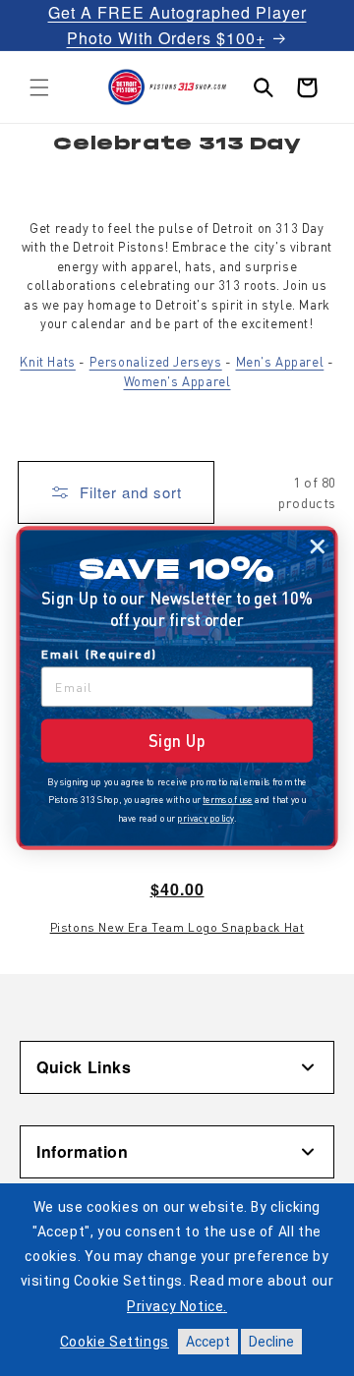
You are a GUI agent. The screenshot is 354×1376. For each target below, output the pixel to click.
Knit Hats (47, 361)
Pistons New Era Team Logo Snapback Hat (177, 927)
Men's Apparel (280, 361)
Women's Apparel (177, 381)
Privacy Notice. (177, 1306)
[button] (39, 87)
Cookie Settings (114, 1341)
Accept (208, 1341)
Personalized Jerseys (155, 361)
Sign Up (177, 740)
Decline (271, 1341)
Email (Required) (99, 653)
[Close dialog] (317, 547)
